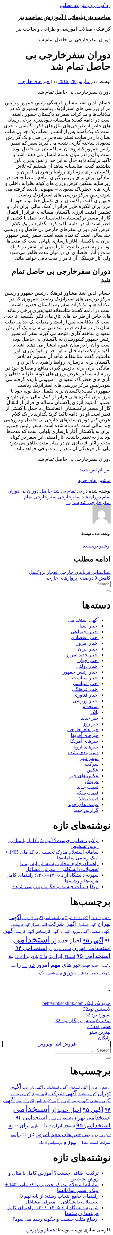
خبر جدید (90, 718)
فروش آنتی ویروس (56, 1043)
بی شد (59, 491)
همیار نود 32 (99, 1026)
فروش (92, 781)
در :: (28, 964)
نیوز (72, 972)
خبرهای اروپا (86, 746)
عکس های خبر (84, 775)
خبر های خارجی (34, 81)
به (11, 955)
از (53, 940)
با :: (43, 956)
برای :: (22, 956)
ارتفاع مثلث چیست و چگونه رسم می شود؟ (55, 886)
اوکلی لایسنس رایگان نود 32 (83, 1020)
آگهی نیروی (80, 931)
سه (13, 965)
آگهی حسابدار (87, 924)
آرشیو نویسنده (97, 545)
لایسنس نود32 (97, 1009)
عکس (93, 769)
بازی (34, 957)
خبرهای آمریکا (84, 741)
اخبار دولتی (87, 666)
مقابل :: (83, 973)
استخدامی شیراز (59, 949)
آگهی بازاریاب (32, 918)
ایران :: (55, 956)
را (19, 965)
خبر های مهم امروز (58, 965)
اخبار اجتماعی (85, 631)
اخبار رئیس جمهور (81, 671)
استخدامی (31, 939)
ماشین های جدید (94, 480)
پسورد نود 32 (98, 1014)
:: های (96, 918)
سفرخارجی (69, 496)
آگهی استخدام (78, 918)
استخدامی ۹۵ (93, 955)
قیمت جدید (88, 787)
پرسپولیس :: (53, 973)
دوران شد (91, 496)
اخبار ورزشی (86, 700)
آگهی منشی (100, 931)
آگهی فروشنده (20, 924)
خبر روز (91, 723)
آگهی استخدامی (83, 620)
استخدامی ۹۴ (31, 948)
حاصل (46, 491)
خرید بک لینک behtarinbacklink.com (76, 1003)
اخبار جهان (88, 660)
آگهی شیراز (39, 924)
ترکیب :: (105, 965)
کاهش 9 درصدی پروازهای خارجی (77, 578)
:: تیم (106, 918)
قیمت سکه (88, 792)
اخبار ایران (88, 648)
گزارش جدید (86, 810)
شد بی (72, 502)
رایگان (104, 1037)
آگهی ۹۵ (93, 940)
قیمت (93, 973)
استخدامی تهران (91, 948)
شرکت (92, 764)
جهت (86, 965)
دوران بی (29, 491)
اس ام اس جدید (95, 469)
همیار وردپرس (40, 1229)
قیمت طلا (89, 798)
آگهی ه (65, 931)
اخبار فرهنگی (85, 689)
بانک (94, 712)
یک (41, 973)
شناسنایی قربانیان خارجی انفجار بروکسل (70, 572)
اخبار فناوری (86, 695)
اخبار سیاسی (86, 683)
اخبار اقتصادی (85, 637)
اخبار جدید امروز (82, 654)
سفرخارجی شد (95, 502)
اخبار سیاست (85, 677)
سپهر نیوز (89, 758)
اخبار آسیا (89, 625)
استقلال (69, 957)
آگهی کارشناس (47, 931)
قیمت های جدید (83, 804)
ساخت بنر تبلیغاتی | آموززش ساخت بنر (64, 17)
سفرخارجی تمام (40, 496)
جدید (95, 965)
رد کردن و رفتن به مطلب (85, 5)
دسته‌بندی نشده (83, 752)
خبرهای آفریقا (85, 735)
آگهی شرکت (62, 924)
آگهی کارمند (25, 931)
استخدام (90, 706)
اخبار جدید (69, 940)
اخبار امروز (87, 643)
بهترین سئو (100, 1032)
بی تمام (74, 491)
